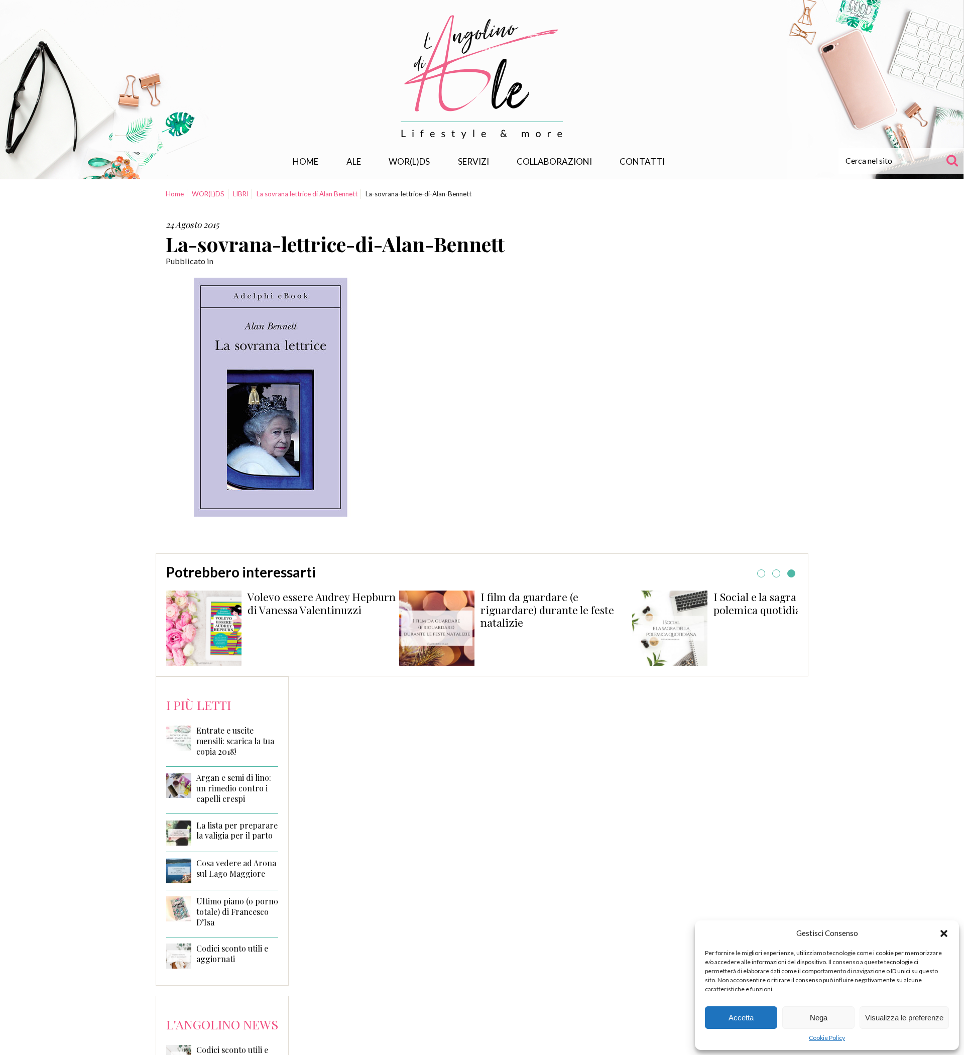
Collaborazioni (554, 161)
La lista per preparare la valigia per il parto (237, 830)
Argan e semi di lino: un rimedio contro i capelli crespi (233, 788)
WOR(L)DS (409, 161)
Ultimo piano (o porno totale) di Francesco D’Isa (237, 911)
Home (305, 161)
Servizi (473, 161)
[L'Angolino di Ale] (482, 77)
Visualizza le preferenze (904, 1017)
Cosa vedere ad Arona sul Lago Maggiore (236, 868)
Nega (818, 1017)
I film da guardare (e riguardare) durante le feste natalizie (547, 610)
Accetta (741, 1017)
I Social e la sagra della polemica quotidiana (767, 603)
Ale (353, 161)
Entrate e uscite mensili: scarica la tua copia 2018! (235, 741)
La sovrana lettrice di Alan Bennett (307, 194)
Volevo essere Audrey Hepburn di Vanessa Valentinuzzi (322, 603)
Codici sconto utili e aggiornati (232, 954)
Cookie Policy (827, 1037)
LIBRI (241, 194)
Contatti (642, 161)
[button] (944, 933)
